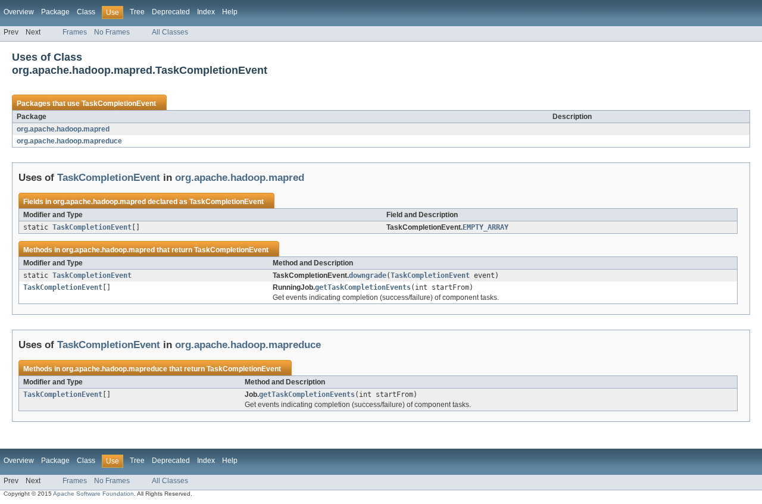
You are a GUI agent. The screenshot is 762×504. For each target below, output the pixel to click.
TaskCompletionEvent (119, 103)
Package (55, 12)
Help (230, 12)
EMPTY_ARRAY (485, 227)
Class (86, 12)
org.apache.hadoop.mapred (63, 129)
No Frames (112, 32)
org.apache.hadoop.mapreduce (69, 141)
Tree (137, 12)
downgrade (367, 275)
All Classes (170, 32)
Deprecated (171, 12)
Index (206, 12)
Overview (19, 12)
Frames (75, 32)
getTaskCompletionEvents (363, 287)
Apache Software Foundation (93, 493)
